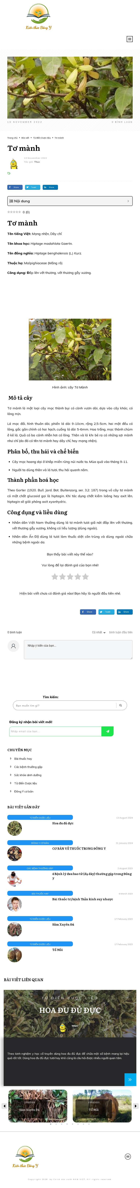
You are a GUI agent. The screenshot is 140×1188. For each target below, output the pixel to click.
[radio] (54, 578)
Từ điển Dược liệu (25, 783)
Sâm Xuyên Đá (63, 924)
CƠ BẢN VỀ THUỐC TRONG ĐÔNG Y (79, 848)
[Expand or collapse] (128, 201)
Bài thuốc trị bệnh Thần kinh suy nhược (82, 899)
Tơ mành (23, 147)
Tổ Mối (57, 949)
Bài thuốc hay (23, 758)
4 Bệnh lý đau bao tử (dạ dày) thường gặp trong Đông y (92, 876)
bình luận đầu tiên (121, 632)
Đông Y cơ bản (23, 791)
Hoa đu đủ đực (62, 823)
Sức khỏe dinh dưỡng (27, 775)
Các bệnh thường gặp (28, 767)
